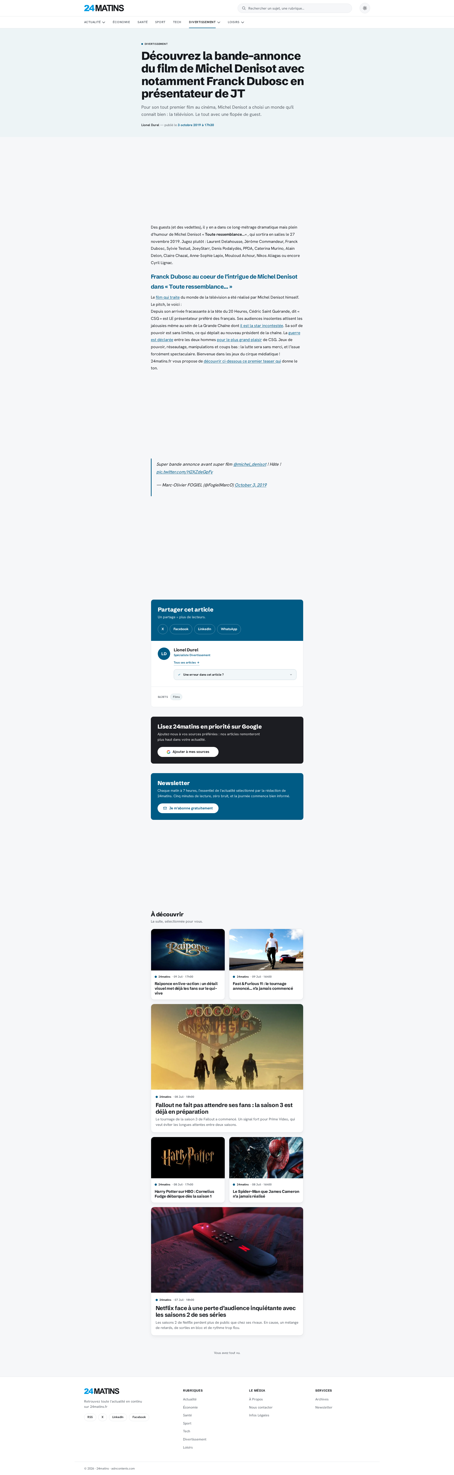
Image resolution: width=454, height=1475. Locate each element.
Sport (160, 22)
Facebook (181, 629)
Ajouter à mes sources (191, 751)
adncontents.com (123, 1468)
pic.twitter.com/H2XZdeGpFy (184, 472)
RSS (90, 1417)
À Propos (256, 1399)
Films (176, 697)
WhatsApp (229, 629)
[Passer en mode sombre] (365, 8)
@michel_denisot (249, 464)
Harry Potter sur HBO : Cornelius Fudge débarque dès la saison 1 (184, 1194)
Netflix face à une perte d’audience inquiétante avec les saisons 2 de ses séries (226, 1311)
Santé (143, 22)
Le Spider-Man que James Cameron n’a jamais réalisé (266, 1194)
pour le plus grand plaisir (239, 339)
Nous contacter (261, 1407)
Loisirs (234, 22)
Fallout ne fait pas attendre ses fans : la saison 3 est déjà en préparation (224, 1108)
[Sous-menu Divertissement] (218, 22)
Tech (177, 22)
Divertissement (202, 22)
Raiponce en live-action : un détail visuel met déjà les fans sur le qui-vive (186, 988)
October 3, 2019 (250, 485)
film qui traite (168, 297)
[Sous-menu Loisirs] (242, 22)
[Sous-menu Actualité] (103, 22)
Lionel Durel (150, 125)
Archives (322, 1399)
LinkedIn (204, 629)
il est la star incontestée (261, 325)
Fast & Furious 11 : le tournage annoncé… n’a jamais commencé (263, 986)
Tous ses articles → (186, 662)
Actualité (92, 22)
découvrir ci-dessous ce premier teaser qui (242, 361)
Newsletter (323, 1407)
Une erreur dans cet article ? (203, 675)
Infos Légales (259, 1415)
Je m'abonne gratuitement (191, 808)
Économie (121, 22)
